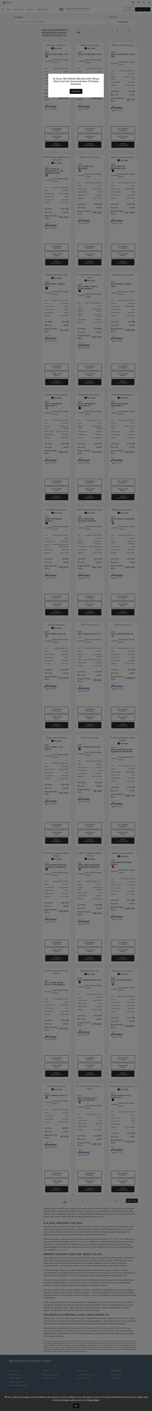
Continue (76, 91)
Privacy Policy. (93, 1400)
